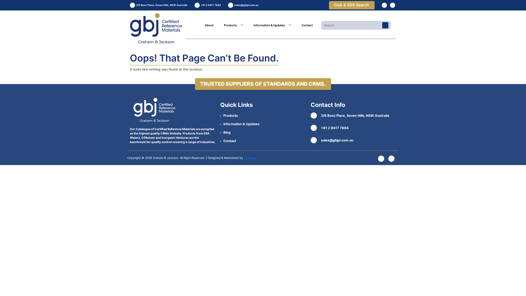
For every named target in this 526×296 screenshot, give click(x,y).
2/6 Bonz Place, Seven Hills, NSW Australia (355, 115)
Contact (307, 25)
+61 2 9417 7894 (335, 128)
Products (230, 25)
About (209, 25)
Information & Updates (269, 25)
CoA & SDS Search (351, 5)
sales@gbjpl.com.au (337, 140)
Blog (227, 132)
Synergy (249, 158)
